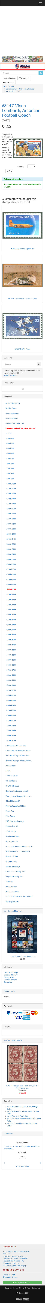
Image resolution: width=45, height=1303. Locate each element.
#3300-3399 (11, 599)
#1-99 (8, 433)
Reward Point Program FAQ (13, 1261)
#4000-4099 (11, 634)
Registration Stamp (13, 836)
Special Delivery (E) (13, 866)
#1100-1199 (11, 488)
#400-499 (10, 453)
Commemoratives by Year (15, 871)
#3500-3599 (11, 609)
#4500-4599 (11, 660)
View (22, 1156)
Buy (10, 171)
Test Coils (9, 881)
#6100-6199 (11, 740)
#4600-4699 (11, 665)
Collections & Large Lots (15, 423)
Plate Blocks (10, 816)
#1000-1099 (11, 483)
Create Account (9, 1274)
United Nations (11, 886)
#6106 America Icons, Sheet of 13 (22, 956)
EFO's (8, 770)
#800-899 (10, 473)
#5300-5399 (11, 700)
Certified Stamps (12, 418)
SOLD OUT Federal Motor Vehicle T (19, 896)
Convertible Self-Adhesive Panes (18, 750)
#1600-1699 (11, 514)
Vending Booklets (12, 901)
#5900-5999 (11, 730)
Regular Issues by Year (14, 876)
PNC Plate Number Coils (15, 821)
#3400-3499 (11, 604)
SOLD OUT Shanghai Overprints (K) (19, 846)
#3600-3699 (11, 614)
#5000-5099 (11, 685)
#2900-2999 (11, 579)
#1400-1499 (11, 503)
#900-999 (10, 478)
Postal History (11, 831)
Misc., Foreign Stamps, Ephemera (18, 796)
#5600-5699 (11, 715)
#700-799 (10, 468)
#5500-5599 (11, 710)
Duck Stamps (11, 765)
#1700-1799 (11, 519)
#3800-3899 (11, 624)
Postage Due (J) (12, 826)
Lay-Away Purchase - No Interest (15, 1258)
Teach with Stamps (11, 972)
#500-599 (10, 458)
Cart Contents (10, 78)
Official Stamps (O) (13, 801)
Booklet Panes (11, 408)
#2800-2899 (11, 574)
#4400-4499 (11, 655)
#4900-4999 (11, 680)
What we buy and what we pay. (15, 1265)
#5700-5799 (11, 720)
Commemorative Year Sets (16, 745)
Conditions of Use (10, 979)
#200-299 (10, 443)
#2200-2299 (11, 544)
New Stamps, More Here (13, 911)
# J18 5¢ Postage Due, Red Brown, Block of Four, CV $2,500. (22, 1087)
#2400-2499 (11, 554)
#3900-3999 (11, 629)
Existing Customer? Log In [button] (23, 1282)
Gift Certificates (11, 781)
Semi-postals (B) (12, 841)
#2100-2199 (11, 539)
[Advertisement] (22, 31)
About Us (6, 1253)
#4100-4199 (11, 639)
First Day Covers (12, 776)
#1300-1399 (11, 498)
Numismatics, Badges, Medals (17, 791)
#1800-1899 (11, 524)
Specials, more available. (13, 1040)
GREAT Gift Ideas (12, 786)
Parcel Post (10, 811)
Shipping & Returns (11, 975)
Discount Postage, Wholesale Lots (18, 760)
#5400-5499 (11, 705)
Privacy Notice (9, 977)
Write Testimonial (22, 1166)
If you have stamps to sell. (13, 1256)
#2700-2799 (11, 569)
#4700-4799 (11, 670)
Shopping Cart (9, 991)
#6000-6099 (11, 735)
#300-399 (10, 448)
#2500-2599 (11, 559)
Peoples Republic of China (16, 806)
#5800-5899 (11, 725)
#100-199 (10, 438)
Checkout (24, 78)
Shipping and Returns (11, 1263)
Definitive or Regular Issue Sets (17, 755)
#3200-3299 (11, 594)
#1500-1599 (11, 508)
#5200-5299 (11, 695)
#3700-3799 (11, 619)
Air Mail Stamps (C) (13, 403)
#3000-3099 (11, 584)
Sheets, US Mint (12, 856)
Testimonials (8, 1134)
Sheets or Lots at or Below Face (18, 851)
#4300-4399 (11, 650)
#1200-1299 (11, 493)
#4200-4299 (11, 645)
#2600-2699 (11, 564)
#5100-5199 (11, 690)
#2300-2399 (11, 549)
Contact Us (8, 982)
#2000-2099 (11, 534)
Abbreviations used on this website (16, 1251)
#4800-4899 (11, 675)
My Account (9, 82)
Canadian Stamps (12, 413)
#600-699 (10, 463)
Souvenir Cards (11, 861)
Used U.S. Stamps (12, 891)
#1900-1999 (11, 529)
